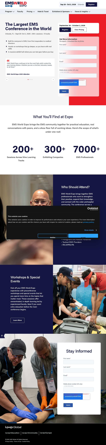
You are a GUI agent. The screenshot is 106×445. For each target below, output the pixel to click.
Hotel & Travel (43, 11)
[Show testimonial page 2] (29, 79)
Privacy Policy (9, 441)
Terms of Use (17, 441)
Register (91, 4)
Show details (89, 230)
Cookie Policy (26, 441)
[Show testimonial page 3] (30, 79)
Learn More (17, 320)
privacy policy (88, 222)
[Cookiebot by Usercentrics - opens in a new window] (89, 208)
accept (83, 237)
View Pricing (79, 29)
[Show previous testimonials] (7, 79)
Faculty (20, 11)
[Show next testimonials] (53, 79)
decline (52, 237)
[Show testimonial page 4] (32, 79)
